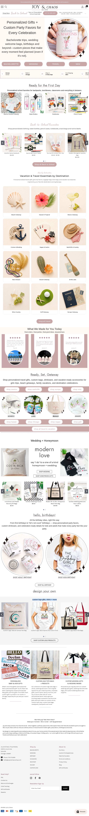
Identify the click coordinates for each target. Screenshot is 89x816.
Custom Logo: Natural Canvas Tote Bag (15, 630)
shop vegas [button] (55, 422)
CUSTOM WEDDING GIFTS (74, 681)
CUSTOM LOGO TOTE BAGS (45, 681)
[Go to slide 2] (86, 143)
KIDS (16, 683)
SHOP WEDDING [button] (44, 472)
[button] (66, 38)
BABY (11, 683)
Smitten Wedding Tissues (33, 501)
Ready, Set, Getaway (44, 374)
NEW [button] (78, 64)
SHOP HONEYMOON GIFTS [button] (44, 476)
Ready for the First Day (44, 85)
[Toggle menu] (2, 7)
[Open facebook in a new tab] (35, 778)
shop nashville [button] (34, 389)
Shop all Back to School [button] (44, 164)
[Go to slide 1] (2, 143)
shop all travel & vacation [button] (44, 429)
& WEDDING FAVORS (74, 683)
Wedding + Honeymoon (44, 440)
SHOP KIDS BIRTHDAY (66, 577)
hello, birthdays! (44, 515)
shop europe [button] (55, 389)
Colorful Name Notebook (11, 153)
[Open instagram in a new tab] (31, 778)
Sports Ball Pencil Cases (33, 153)
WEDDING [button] (33, 64)
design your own (44, 591)
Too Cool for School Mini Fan (55, 153)
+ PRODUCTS (45, 683)
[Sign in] (82, 7)
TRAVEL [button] (55, 64)
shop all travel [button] (44, 321)
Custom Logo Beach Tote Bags (74, 630)
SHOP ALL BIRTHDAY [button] (44, 585)
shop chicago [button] (33, 422)
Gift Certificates (63, 768)
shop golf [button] (77, 422)
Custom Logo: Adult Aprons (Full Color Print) (44, 630)
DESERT (78, 416)
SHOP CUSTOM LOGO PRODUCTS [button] (44, 640)
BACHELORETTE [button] (11, 64)
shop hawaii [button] (12, 422)
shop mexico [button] (12, 389)
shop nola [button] (77, 389)
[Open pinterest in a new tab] (40, 778)
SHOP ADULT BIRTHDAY (22, 577)
